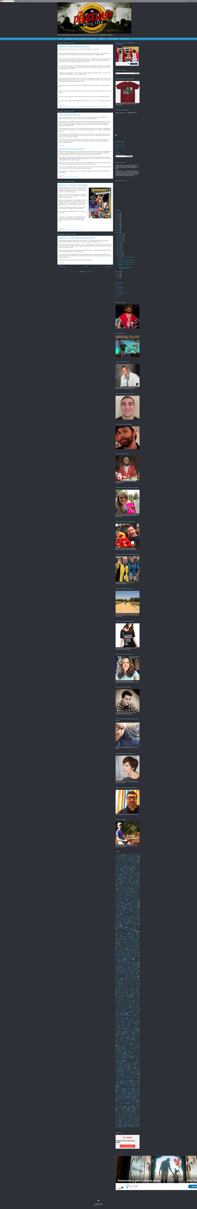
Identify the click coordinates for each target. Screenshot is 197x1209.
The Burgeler (137, 1099)
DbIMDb (138, 918)
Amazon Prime (120, 866)
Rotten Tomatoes (119, 294)
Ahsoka (117, 862)
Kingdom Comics (124, 997)
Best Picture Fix (133, 880)
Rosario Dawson (126, 1059)
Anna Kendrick (125, 868)
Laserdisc (126, 1001)
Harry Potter (129, 959)
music (117, 1031)
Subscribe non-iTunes (120, 146)
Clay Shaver (133, 907)
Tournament (132, 1109)
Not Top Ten (118, 1037)
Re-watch (123, 1050)
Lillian (131, 1002)
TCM (116, 1097)
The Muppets (133, 1102)
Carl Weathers (122, 896)
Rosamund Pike (118, 1059)
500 (137, 854)
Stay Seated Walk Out (123, 1087)
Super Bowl (136, 1092)
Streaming (137, 1090)
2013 (118, 273)
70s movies (118, 855)
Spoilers (130, 1082)
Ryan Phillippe (90, 106)
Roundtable (127, 1061)
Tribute (117, 1112)
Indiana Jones (134, 966)
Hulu (136, 964)
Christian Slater (119, 903)
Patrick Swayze (130, 1040)
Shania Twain (118, 1073)
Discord (136, 924)
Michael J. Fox (119, 1021)
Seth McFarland (135, 1072)
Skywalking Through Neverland (122, 1077)
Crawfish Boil (125, 913)
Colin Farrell (134, 908)
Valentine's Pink (130, 1114)
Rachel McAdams (128, 1049)
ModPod (120, 1025)
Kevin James (118, 996)
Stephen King (120, 1088)
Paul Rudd (137, 1040)
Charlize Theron (132, 898)
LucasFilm (128, 1005)
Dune (138, 933)
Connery (123, 911)
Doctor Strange (122, 930)
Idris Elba (131, 965)
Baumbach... (134, 877)
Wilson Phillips (123, 1122)
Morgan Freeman (124, 1026)
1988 (120, 854)
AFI (124, 861)
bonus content (128, 886)
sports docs (136, 1082)
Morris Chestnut (132, 1026)
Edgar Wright (125, 935)
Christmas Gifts (134, 903)
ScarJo (132, 1067)
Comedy (121, 909)
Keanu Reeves (136, 992)
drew (120, 933)
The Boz (130, 1099)
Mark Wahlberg (123, 1013)
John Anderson (126, 983)
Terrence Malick (136, 1098)
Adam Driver (125, 860)
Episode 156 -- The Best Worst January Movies (74, 46)
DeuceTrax (129, 923)
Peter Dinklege (129, 1042)
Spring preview (127, 1083)
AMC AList (138, 866)
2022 (118, 218)
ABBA (122, 857)
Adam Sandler (134, 860)
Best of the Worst (125, 880)
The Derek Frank (127, 1100)
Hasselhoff (136, 959)
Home (60, 38)
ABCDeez (126, 857)
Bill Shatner (123, 884)
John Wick (123, 987)
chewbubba (130, 899)
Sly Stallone (134, 1077)
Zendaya (133, 1126)
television (131, 1097)
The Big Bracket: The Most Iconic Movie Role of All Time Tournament (80, 38)
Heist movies (136, 960)
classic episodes (134, 905)
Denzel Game (124, 922)
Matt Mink (126, 1015)
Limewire (117, 1003)
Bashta (117, 877)
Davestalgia (135, 917)
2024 (118, 215)
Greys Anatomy (133, 955)
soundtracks (118, 1081)
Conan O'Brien (135, 909)
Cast (116, 897)
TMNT (138, 1105)
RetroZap (128, 1053)
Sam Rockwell (131, 1064)
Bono (122, 886)
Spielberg (118, 1082)
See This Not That (127, 1072)
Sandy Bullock (125, 1066)
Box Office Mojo (119, 290)
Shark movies (127, 1073)
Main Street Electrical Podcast (132, 1009)
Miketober (132, 1022)
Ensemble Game (137, 939)
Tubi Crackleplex (126, 1112)
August (120, 241)
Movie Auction (120, 1027)
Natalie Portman (129, 1032)
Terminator (128, 1098)
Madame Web (135, 1008)
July (119, 243)
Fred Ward (130, 947)
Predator (122, 1046)
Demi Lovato (127, 921)
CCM (120, 897)
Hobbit (126, 963)
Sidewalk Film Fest (121, 1076)
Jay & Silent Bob (121, 973)
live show (129, 1003)
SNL (120, 1078)
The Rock (124, 1103)
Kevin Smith (126, 996)
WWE (122, 1125)
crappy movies (65, 106)
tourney (138, 1109)
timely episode (123, 1105)
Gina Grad (125, 953)
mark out (134, 1011)
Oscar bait (136, 1037)
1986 (116, 854)
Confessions (118, 911)
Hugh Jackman (129, 964)
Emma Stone (120, 939)
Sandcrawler (118, 1066)
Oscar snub (124, 1039)
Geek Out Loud (76, 106)
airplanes (121, 862)
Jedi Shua (133, 974)
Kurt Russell (118, 999)
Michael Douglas (135, 1020)
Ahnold (135, 861)
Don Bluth (138, 930)
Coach (121, 908)
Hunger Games (118, 965)
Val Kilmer (123, 1114)
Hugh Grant (122, 964)
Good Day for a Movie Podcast (134, 954)
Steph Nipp (137, 1087)
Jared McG (130, 972)
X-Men (127, 1125)
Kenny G (129, 993)
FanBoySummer (136, 941)
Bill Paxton (136, 883)
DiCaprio (117, 924)
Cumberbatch (118, 915)
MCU (124, 1018)
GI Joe (121, 953)
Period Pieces (122, 1042)
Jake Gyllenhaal (133, 970)
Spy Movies (134, 1083)
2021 (118, 220)
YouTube (122, 1126)
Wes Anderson (124, 1120)
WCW (124, 1119)
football (131, 946)
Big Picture (124, 883)
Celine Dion (132, 897)
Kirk (131, 997)
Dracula (117, 933)
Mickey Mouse (125, 1022)
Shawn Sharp (135, 1073)
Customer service (126, 915)
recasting (117, 1051)
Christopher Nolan (132, 904)
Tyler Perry (122, 1113)
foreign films (137, 946)
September (121, 240)
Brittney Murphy (126, 890)
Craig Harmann (131, 912)
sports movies (119, 1083)
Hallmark (123, 958)
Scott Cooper (135, 1070)
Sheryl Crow (125, 1075)
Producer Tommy (128, 1048)
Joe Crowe (136, 981)
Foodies (126, 946)
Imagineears (137, 965)
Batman (121, 877)
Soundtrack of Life (134, 1079)
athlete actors (121, 872)
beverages (132, 881)
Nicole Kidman (120, 1035)
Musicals (123, 1031)
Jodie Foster (130, 981)
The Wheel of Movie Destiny (128, 1104)
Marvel (123, 1014)
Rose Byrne (133, 1059)
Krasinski (124, 998)
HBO (117, 960)
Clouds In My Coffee (120, 287)
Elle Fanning (135, 936)
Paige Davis (123, 1040)
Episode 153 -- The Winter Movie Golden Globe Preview (77, 238)
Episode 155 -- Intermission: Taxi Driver (72, 149)
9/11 (126, 855)
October (120, 238)
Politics (117, 1046)
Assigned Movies (127, 871)
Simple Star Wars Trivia (133, 1076)
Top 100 (131, 1108)
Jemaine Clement (123, 975)
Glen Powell (131, 953)
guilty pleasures (126, 956)
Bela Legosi (134, 878)
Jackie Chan (126, 970)
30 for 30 (133, 854)
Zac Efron (128, 1126)
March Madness (125, 1010)
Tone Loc (125, 1108)
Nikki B (126, 1035)
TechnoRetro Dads (123, 1097)
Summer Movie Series (132, 1091)
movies (75, 229)
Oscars (130, 1039)
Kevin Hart (135, 995)
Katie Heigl (122, 992)
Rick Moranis (119, 1055)
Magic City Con (119, 1009)
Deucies (135, 923)
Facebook (118, 152)
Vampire (136, 1114)
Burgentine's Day (130, 892)
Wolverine (122, 1124)
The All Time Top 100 (112, 38)
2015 (118, 232)
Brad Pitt (137, 887)
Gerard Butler (128, 952)
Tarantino (128, 1096)
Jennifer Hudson (120, 976)
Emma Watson (129, 939)
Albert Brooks (122, 863)
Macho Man (123, 1008)
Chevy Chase (122, 899)
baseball (136, 875)
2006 (123, 854)
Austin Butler (129, 873)
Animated (118, 868)
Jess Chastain (126, 979)
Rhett (123, 1054)
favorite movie (123, 945)
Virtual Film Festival (120, 1118)
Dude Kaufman (133, 933)
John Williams (129, 987)
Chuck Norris (125, 905)
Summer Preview (128, 1092)
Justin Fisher (119, 991)
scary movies (81, 229)
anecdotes (136, 867)
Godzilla (117, 954)
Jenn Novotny (137, 975)
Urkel (118, 1114)
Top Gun (119, 1109)
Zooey (123, 1127)
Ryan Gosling (124, 1063)
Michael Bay (118, 1020)
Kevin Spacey (134, 996)
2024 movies (128, 854)
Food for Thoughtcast (119, 946)
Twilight (137, 1112)
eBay (135, 934)
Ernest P (129, 940)
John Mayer (133, 986)
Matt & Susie (130, 1014)
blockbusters (126, 885)
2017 (118, 228)
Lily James (136, 1002)
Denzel (117, 922)
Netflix (120, 1033)
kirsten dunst (135, 997)
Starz (117, 1087)
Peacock (128, 1041)
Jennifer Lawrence (120, 977)
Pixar (138, 1044)
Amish (122, 867)
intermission (75, 177)
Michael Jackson (126, 1021)
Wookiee (136, 1124)
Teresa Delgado (104, 106)
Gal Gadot (123, 948)
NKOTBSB (136, 1035)
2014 (118, 271)
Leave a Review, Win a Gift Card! (69, 115)
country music (118, 912)
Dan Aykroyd (136, 916)
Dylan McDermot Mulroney (121, 934)
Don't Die (118, 931)
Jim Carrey (134, 979)
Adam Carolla (118, 860)
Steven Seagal (120, 1090)
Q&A (133, 1048)
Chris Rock (126, 902)
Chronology (118, 905)
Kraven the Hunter (130, 998)
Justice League (136, 990)
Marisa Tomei (127, 1011)
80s (122, 855)
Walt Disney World (128, 1118)
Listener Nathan (123, 1003)
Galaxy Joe (130, 948)
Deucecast (132, 922)
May (119, 247)
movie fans (132, 1027)
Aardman (117, 857)
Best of (127, 879)
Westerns (132, 1120)
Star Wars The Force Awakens (125, 1086)
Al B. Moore (101, 1204)
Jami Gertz (117, 972)
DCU (137, 919)
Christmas (126, 903)
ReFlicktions (119, 1053)
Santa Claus (132, 1066)
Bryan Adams (136, 891)
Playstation (120, 1045)
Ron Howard (135, 1057)
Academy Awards (133, 857)
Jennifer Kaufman (131, 976)
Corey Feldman (129, 911)
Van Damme (118, 1115)
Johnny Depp (137, 987)
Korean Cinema (118, 998)
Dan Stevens (118, 917)
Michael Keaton (134, 1021)
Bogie (135, 885)
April (119, 249)
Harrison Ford (119, 959)
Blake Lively (120, 885)
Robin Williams (120, 1057)
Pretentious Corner (134, 1046)
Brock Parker (133, 890)
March (120, 251)
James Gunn (135, 971)
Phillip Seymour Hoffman (121, 1044)
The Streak (131, 1103)
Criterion (130, 913)
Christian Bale (133, 902)
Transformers (129, 1111)
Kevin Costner (83, 106)
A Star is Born (135, 856)
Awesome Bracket (134, 874)
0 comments (61, 105)
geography (130, 951)
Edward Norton (134, 935)
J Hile (137, 969)
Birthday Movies (136, 884)
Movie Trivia (122, 1030)
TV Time (132, 1112)
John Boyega (133, 983)
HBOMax (122, 960)
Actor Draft (129, 858)
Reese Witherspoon (133, 1051)
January (120, 255)
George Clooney (137, 951)
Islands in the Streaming (129, 969)
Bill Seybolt (118, 884)
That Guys (126, 1099)
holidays (131, 963)
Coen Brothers (127, 908)
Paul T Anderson (121, 1041)
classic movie (65, 177)
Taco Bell (123, 1096)
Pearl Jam (133, 1041)
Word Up (117, 1125)
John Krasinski (135, 985)
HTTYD (117, 964)
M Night (134, 1007)
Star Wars (137, 1085)
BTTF (117, 892)
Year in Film (133, 1125)
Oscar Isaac (118, 1039)
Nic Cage (137, 1033)
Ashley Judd (119, 871)
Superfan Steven (119, 1093)
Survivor (117, 1094)
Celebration (125, 897)
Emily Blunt (137, 938)
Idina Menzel (125, 965)
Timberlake (117, 1105)
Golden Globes (124, 954)
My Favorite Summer (132, 1031)
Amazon (125, 112)
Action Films (122, 858)
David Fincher (118, 918)
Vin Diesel (127, 1116)
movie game (137, 1027)
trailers (123, 1111)
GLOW (137, 953)
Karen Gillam (126, 991)
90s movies (130, 855)
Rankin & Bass (137, 1049)
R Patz (121, 1049)
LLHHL (121, 1004)
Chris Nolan (135, 900)
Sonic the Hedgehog (127, 1078)
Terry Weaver (120, 1099)
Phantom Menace (136, 1042)
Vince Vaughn (135, 1116)
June (119, 245)
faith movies (128, 941)
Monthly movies (133, 1025)
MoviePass (128, 1030)
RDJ (118, 1050)
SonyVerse (117, 1079)
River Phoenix (132, 1055)
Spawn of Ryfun (125, 1081)
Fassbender (126, 943)
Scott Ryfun (118, 1071)
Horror (136, 963)
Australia (136, 873)
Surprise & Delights (134, 1093)
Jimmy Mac (128, 980)
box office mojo (123, 887)
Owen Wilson (137, 1039)
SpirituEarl (124, 1082)
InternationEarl (133, 967)
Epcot (122, 940)
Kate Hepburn (133, 991)
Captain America (123, 895)
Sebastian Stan (119, 1072)
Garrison (125, 949)
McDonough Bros (119, 1018)
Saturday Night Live (124, 1067)
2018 (118, 226)
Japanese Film (123, 972)
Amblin (127, 866)
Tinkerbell (134, 1105)
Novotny (124, 1037)
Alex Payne (136, 863)
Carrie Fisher (129, 896)
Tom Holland (119, 1108)
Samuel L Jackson (124, 1065)
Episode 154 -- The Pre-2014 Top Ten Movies (73, 185)
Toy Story (118, 1111)
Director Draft (124, 924)
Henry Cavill (124, 962)
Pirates (134, 1044)
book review (135, 886)
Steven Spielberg (129, 1090)
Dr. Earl (70, 177)
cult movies (135, 913)
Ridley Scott (125, 1055)
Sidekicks (138, 1075)
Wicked (123, 1121)
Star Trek (130, 1085)
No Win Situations (119, 1036)
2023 (118, 216)
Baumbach (127, 877)
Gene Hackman (124, 951)
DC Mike (132, 919)
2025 (118, 213)
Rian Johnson (129, 1054)
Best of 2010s (133, 879)
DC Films (127, 919)
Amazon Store (119, 285)
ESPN (134, 940)
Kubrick (137, 998)
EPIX (125, 940)
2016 (118, 230)
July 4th (122, 990)
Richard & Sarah (136, 1054)
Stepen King (131, 1087)
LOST (137, 1004)
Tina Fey (129, 1105)
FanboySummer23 (121, 942)
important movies (126, 966)
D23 (135, 915)
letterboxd (119, 1002)
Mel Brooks (135, 1018)
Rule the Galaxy (134, 1061)
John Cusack (119, 985)
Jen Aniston (130, 975)
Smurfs (117, 1078)
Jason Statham (136, 972)
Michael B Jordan (135, 1019)
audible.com (128, 872)
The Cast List (102, 38)
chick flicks (135, 899)
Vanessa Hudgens (126, 1115)
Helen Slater (118, 962)
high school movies (133, 962)
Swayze (127, 1094)
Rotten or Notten (129, 1060)
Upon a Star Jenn (136, 1113)
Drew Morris (125, 933)
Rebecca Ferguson (130, 1050)
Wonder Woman (129, 1124)
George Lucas (120, 952)
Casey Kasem (135, 896)
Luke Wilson (118, 1007)
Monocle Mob (126, 1025)
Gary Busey (132, 949)
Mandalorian (118, 1010)
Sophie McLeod (125, 1079)
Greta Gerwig (126, 955)
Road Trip (138, 1055)
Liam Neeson (125, 1002)
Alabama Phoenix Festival (130, 862)
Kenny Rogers (135, 993)
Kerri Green (118, 995)
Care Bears (132, 894)
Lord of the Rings (129, 1004)
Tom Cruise (120, 1107)
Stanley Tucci (123, 1084)
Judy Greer (133, 988)
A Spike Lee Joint (127, 856)
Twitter (117, 150)
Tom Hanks (129, 1107)
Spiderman (135, 1081)
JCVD (128, 973)
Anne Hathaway (134, 868)
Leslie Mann (137, 1001)
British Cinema (135, 889)
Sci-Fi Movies (132, 1069)
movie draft (127, 1027)
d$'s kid (131, 915)
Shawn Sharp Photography (121, 292)
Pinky (128, 1044)
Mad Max (129, 1008)
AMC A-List (132, 866)
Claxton (127, 907)
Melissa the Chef (123, 1019)
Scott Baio (130, 1070)
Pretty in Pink (119, 1048)
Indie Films (118, 967)
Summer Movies (119, 1092)
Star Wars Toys (135, 1086)
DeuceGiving (122, 923)
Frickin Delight (136, 947)
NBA (135, 1032)
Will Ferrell (128, 1121)
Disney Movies (121, 927)
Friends (118, 948)
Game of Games (137, 948)
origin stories (131, 1037)
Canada (129, 893)
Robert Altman (120, 1056)
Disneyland (134, 928)
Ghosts (117, 953)
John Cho (136, 984)
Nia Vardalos (130, 1033)
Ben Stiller (123, 879)
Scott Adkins (123, 1070)
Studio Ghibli (120, 1091)
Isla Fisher (121, 969)
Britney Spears (119, 890)
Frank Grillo (119, 947)
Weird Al (133, 1119)
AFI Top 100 (129, 861)
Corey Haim (135, 911)
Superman (125, 1093)
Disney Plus (137, 927)
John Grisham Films (127, 985)
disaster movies (130, 924)
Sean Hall (126, 1071)
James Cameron (127, 971)
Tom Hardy (137, 1107)
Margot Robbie (133, 1010)
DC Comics (119, 919)
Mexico (129, 1019)
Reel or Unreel (124, 1051)
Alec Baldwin (129, 863)
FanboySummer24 (130, 942)
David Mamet (124, 918)
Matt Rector (132, 1015)
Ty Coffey (117, 1113)
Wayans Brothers (119, 1119)
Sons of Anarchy (135, 1078)
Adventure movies (119, 861)
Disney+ (128, 928)
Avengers (118, 874)
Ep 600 (118, 940)
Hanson (136, 958)
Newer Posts (62, 266)
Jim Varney (123, 980)
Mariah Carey (119, 1011)
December (120, 234)
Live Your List (134, 1003)
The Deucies (135, 1100)
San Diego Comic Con (134, 1065)
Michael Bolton (126, 1020)
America (118, 867)
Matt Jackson (119, 1015)
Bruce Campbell (122, 891)
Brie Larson (128, 889)
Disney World (121, 928)
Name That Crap (120, 1032)
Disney (70, 106)
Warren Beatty (135, 1118)
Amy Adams (128, 867)
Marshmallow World (132, 1013)
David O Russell (131, 918)
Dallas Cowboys (129, 916)
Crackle (124, 912)
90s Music (64, 229)
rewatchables (118, 1054)
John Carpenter (122, 984)
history (117, 963)
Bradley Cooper (121, 889)
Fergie (129, 945)
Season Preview (134, 1071)
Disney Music (130, 927)
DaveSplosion (127, 917)
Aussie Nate (120, 873)
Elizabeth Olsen (126, 936)
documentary (129, 930)
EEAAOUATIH (118, 936)
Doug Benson (124, 931)
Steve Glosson (97, 106)
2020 (118, 222)
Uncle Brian (128, 1113)
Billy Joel (128, 884)
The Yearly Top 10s (124, 38)
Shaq (123, 1073)
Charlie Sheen (124, 898)
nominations (129, 1036)
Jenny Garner (130, 977)
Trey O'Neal (136, 1111)
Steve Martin (137, 1088)
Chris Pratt (118, 902)
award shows (125, 874)
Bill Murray (129, 883)
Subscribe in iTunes (120, 144)
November (120, 236)
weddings (128, 1119)
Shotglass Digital (132, 1075)
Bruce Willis (128, 891)
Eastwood (130, 934)
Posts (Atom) (88, 271)
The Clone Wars (120, 1100)
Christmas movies (120, 904)
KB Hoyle (129, 992)
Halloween (129, 958)
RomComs (128, 1057)
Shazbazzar (118, 1075)
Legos (131, 1001)
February (120, 253)
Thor (137, 1104)
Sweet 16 (132, 1094)
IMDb (117, 296)
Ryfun (123, 1064)
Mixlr (117, 148)
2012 (118, 275)
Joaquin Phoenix (123, 981)
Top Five (138, 1108)
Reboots (136, 1050)
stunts (125, 1091)
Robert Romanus (136, 1056)
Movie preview (120, 1028)
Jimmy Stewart (134, 980)
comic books (127, 909)
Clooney (117, 908)
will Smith (134, 1121)
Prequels (127, 1046)
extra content (121, 941)
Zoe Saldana (118, 1127)
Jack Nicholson (119, 970)
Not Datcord (136, 1036)
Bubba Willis (122, 892)
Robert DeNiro (128, 1056)
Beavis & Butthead (126, 878)
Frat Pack (124, 947)
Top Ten (124, 1109)
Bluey (131, 885)
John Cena (129, 984)
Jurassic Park (128, 990)
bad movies (118, 875)
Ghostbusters (135, 952)
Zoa (137, 1126)
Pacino (118, 1040)
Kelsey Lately (120, 993)
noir (124, 1036)
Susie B (121, 1094)
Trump (121, 1112)
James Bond (118, 971)
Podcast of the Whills (128, 1045)
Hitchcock (122, 963)
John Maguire (118, 986)
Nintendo (131, 1035)
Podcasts (136, 1045)
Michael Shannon (119, 1022)
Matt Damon (137, 1014)
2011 (118, 277)
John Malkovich (126, 986)
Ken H (125, 993)
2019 (118, 224)
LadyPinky (122, 1001)
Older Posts (108, 266)
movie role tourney (130, 1028)
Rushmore (118, 1063)
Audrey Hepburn (136, 872)
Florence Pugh (135, 945)
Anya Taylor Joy (126, 869)
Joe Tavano (118, 983)
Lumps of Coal (125, 1007)
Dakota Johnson (122, 916)
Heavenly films (129, 960)
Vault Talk (133, 1115)
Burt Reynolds (123, 893)
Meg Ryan (129, 1018)
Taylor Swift (135, 1096)
